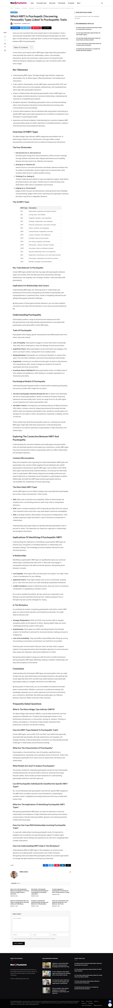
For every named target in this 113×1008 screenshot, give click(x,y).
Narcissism (52, 3)
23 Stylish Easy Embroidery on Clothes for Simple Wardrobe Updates (88, 49)
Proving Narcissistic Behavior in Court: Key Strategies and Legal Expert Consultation (60, 981)
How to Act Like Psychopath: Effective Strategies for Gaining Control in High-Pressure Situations (19, 891)
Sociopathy (71, 3)
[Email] (5, 50)
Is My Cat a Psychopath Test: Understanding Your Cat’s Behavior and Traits (60, 902)
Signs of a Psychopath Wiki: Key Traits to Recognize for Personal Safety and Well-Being (19, 902)
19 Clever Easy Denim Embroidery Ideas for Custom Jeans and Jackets (88, 44)
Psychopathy (61, 3)
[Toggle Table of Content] (30, 47)
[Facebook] (5, 36)
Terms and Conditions (87, 1005)
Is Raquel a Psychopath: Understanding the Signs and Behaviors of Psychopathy (39, 902)
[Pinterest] (5, 46)
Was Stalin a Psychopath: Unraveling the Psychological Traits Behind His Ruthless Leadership (39, 891)
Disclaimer (91, 1003)
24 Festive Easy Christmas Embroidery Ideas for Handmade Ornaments (89, 28)
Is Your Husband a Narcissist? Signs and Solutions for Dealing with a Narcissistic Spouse (61, 973)
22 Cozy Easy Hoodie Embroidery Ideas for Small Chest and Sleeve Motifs (88, 39)
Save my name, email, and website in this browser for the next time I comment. (34, 938)
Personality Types (42, 3)
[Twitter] (5, 40)
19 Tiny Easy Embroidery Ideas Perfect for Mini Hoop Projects (88, 33)
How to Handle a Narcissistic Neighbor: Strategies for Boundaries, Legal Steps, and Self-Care (60, 991)
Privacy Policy (89, 1001)
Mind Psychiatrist (18, 1001)
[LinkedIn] (5, 43)
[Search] (102, 3)
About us (96, 1001)
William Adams (18, 23)
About (78, 3)
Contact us (84, 1003)
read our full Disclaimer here (32, 1004)
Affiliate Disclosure (98, 1005)
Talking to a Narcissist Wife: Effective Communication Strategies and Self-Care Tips (60, 965)
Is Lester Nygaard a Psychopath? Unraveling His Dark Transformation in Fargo (60, 890)
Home (32, 3)
